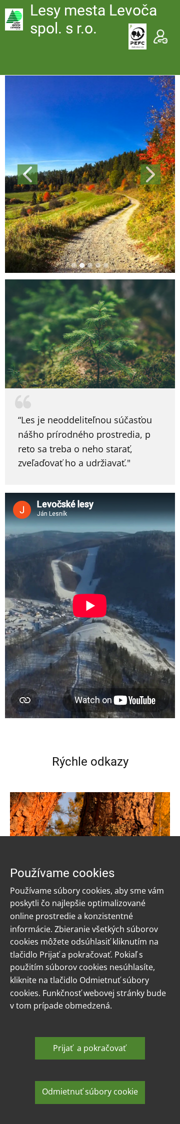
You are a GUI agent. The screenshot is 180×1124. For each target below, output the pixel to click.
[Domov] (14, 19)
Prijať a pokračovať (89, 1048)
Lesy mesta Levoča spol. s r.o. (93, 19)
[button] (28, 174)
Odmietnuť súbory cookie (90, 1091)
